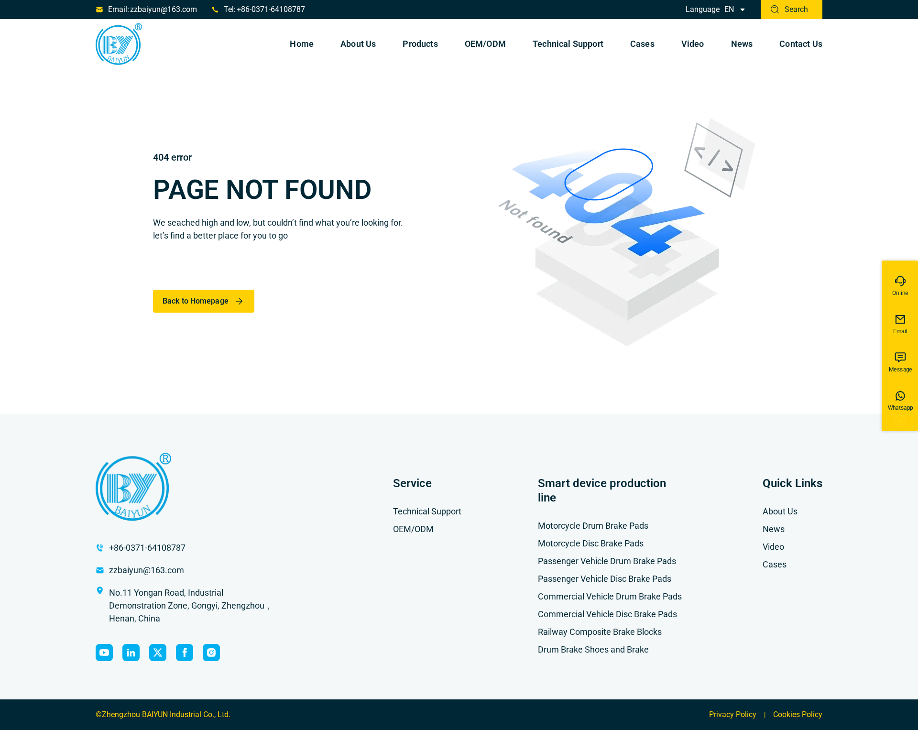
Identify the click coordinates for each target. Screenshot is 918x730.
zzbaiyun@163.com (163, 9)
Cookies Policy (797, 714)
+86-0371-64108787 (271, 9)
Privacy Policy (732, 714)
